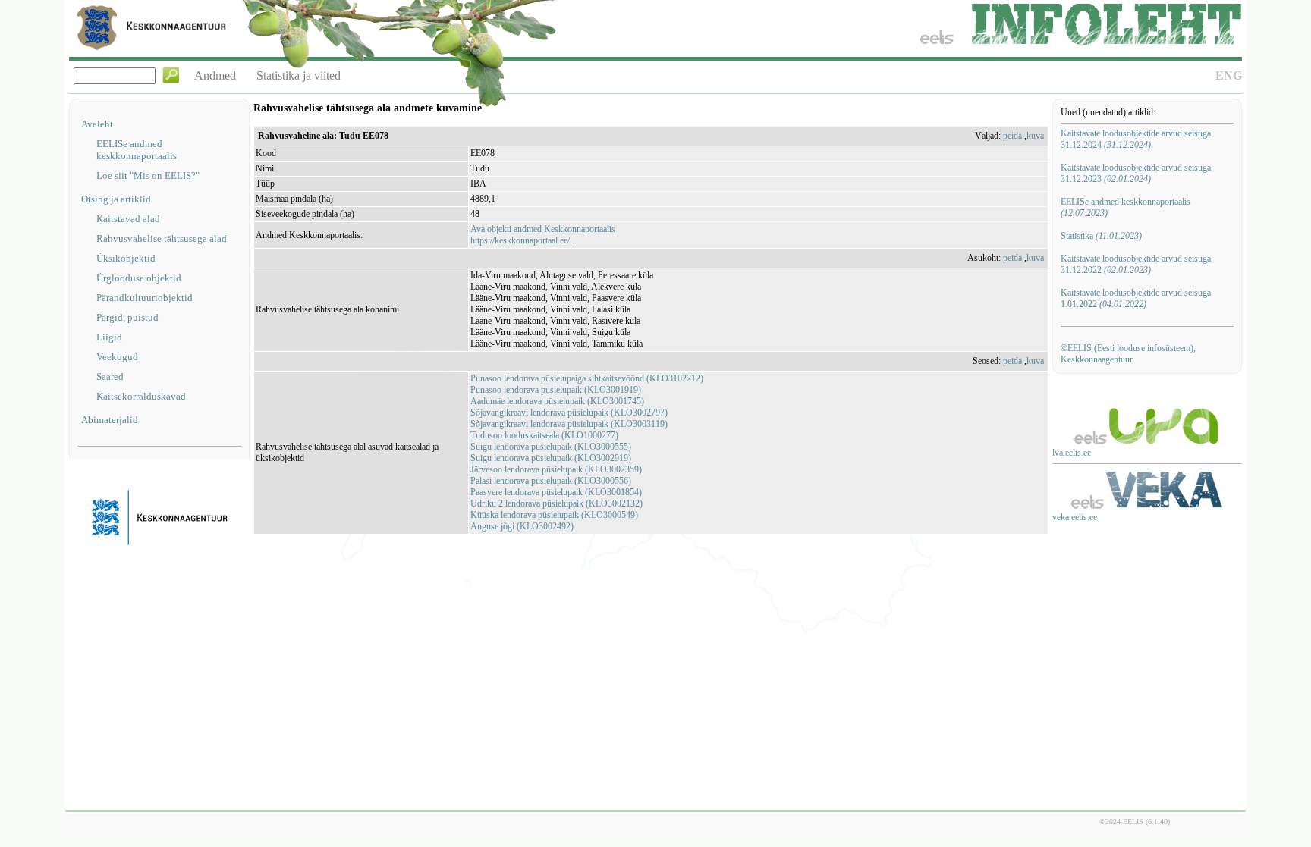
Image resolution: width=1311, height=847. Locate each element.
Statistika (1101, 236)
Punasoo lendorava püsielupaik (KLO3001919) (555, 389)
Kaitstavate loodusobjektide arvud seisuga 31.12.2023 (1136, 173)
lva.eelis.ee (1071, 452)
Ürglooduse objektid (138, 278)
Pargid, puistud (127, 317)
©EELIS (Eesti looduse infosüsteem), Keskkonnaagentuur (1128, 354)
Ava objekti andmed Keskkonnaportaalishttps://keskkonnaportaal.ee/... (542, 235)
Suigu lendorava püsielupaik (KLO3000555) (550, 446)
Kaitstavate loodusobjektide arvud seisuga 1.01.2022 (1136, 298)
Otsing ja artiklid (116, 199)
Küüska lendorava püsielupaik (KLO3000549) (554, 515)
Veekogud (117, 356)
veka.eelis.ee (1074, 517)
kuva (1035, 135)
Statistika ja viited (298, 75)
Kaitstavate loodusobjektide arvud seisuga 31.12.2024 (1136, 139)
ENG (1228, 75)
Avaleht (97, 124)
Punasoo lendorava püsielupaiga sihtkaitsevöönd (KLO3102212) (586, 378)
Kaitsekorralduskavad (141, 396)
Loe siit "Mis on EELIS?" (148, 175)
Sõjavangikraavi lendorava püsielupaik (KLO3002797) (569, 412)
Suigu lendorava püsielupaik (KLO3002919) (550, 458)
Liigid (109, 337)
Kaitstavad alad (128, 218)
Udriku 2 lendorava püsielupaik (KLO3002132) (556, 503)
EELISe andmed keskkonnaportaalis (136, 150)
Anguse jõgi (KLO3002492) (522, 526)
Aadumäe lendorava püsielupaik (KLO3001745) (557, 401)
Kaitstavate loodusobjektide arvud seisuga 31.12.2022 (1136, 264)
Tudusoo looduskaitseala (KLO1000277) (544, 435)
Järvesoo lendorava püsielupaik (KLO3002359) (556, 469)
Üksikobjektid (126, 258)
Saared (110, 376)
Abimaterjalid (109, 419)
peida (1012, 135)
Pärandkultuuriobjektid (144, 297)
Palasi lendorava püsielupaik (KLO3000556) (550, 480)
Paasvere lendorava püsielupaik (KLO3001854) (556, 492)
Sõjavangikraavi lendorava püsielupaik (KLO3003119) (569, 424)
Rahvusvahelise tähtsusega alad (161, 238)
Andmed (215, 75)
